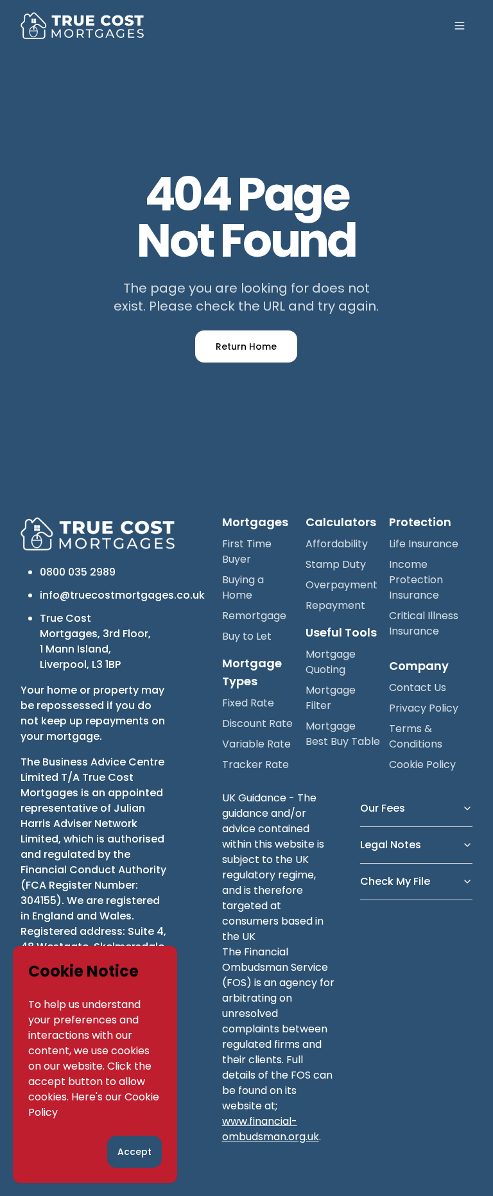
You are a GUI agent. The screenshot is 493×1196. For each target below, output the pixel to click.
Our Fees (382, 808)
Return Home (246, 346)
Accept (134, 1151)
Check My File (395, 881)
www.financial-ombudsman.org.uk (270, 1129)
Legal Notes (390, 844)
